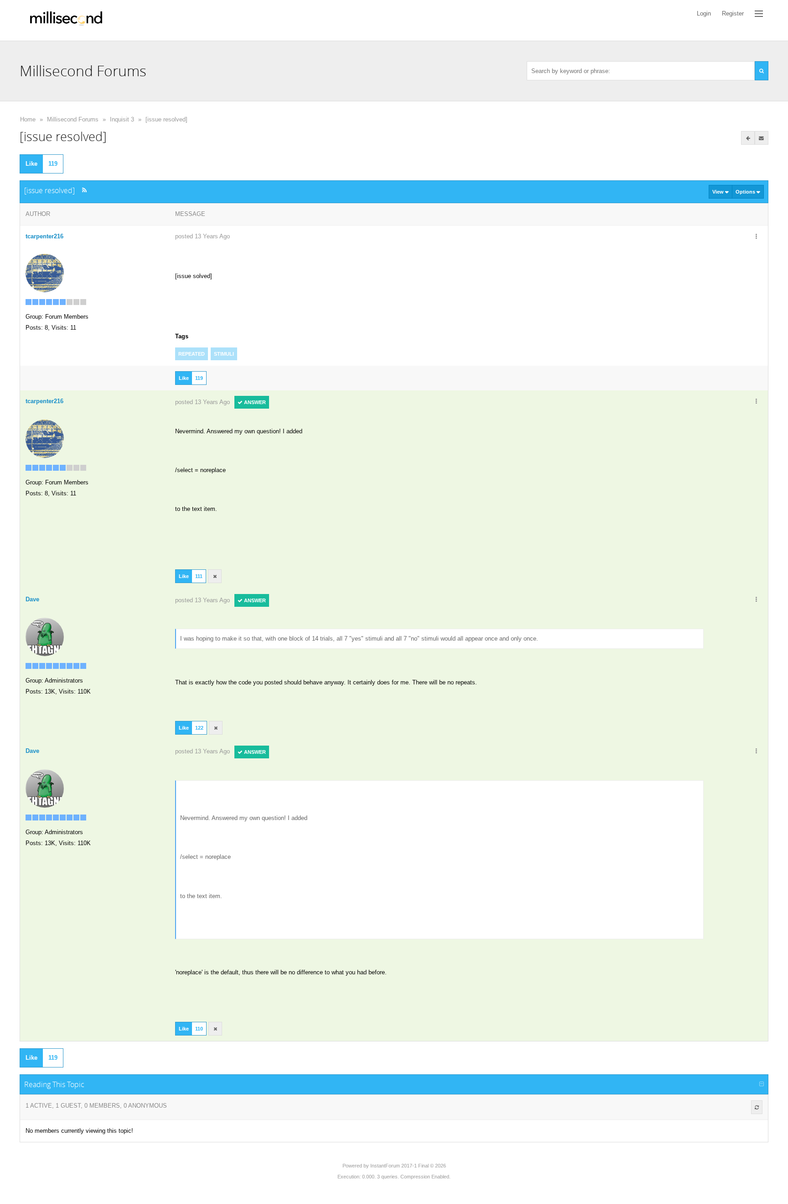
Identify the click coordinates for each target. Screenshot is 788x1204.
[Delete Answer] (215, 576)
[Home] (66, 20)
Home (28, 119)
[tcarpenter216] (45, 272)
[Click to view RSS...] (84, 190)
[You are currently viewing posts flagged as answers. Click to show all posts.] (748, 138)
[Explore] (758, 13)
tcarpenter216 (44, 236)
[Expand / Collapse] (761, 1084)
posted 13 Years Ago (202, 236)
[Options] (756, 237)
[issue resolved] (166, 119)
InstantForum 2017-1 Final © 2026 (408, 1165)
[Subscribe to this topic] (761, 138)
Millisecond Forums (72, 119)
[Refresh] (756, 1107)
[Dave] (45, 636)
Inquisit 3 (122, 119)
